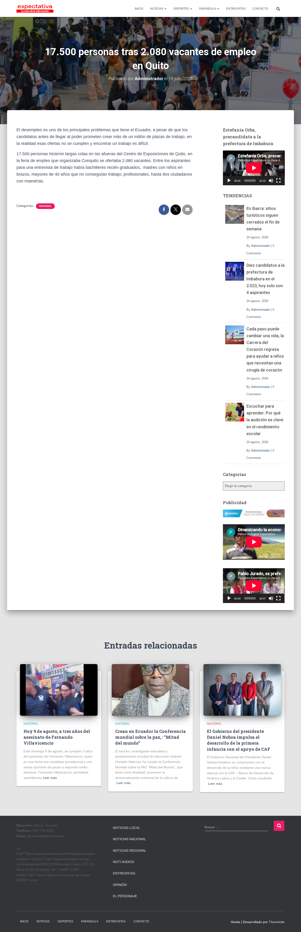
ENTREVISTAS (236, 8)
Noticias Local (126, 828)
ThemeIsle (277, 922)
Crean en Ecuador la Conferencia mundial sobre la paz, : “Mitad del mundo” (150, 737)
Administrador (260, 246)
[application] (254, 168)
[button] (165, 8)
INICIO (139, 8)
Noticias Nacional (129, 839)
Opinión (120, 885)
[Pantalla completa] (278, 180)
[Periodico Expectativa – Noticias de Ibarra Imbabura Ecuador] (35, 8)
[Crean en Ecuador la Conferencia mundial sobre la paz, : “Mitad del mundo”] (150, 689)
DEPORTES (182, 8)
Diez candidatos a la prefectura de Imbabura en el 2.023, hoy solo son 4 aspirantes (265, 279)
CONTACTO (260, 8)
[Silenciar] (271, 180)
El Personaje (125, 896)
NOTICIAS (157, 8)
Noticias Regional (129, 850)
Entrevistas (124, 873)
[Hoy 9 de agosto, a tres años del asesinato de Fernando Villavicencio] (59, 689)
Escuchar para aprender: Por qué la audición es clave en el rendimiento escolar (264, 420)
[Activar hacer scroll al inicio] (292, 922)
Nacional (45, 206)
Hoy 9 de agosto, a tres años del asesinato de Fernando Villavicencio (57, 737)
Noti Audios (123, 862)
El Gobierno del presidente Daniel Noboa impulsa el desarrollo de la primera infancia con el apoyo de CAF (238, 740)
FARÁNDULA (208, 8)
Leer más (50, 778)
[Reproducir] (229, 180)
